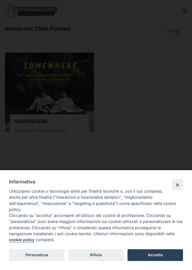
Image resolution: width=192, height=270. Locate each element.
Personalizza (37, 255)
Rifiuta (96, 255)
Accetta (155, 255)
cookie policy (21, 239)
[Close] (177, 184)
